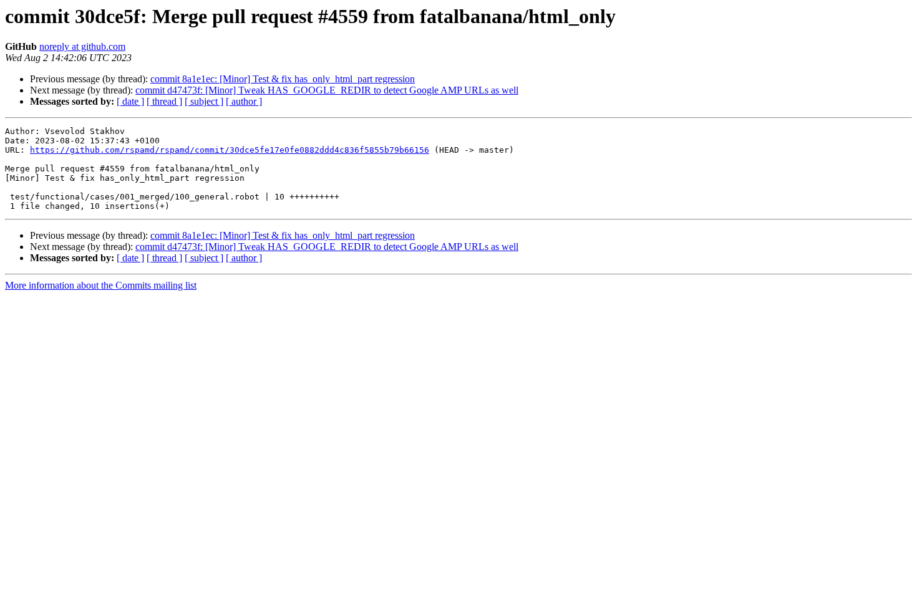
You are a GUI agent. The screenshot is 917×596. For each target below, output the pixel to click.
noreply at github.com (82, 46)
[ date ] (130, 101)
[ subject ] (204, 101)
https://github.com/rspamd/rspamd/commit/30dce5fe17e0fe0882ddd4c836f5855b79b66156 (229, 150)
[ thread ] (164, 101)
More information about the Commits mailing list (100, 285)
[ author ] (244, 101)
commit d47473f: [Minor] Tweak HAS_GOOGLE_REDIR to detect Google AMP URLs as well (326, 90)
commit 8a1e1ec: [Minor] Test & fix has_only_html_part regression (282, 79)
